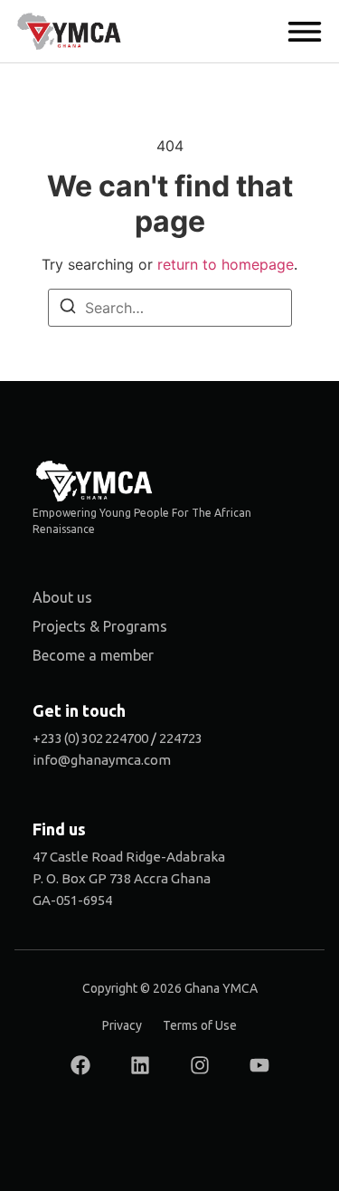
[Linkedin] (140, 1065)
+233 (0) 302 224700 (90, 738)
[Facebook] (80, 1065)
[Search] (67, 309)
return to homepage (225, 264)
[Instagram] (200, 1065)
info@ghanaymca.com (102, 759)
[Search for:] (170, 308)
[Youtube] (259, 1065)
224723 (180, 738)
